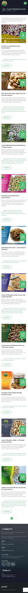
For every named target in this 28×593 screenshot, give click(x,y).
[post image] (14, 34)
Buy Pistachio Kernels (6, 108)
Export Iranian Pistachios (12, 158)
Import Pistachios (5, 161)
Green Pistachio (22, 59)
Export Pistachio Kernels (12, 59)
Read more (6, 65)
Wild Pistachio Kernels (17, 163)
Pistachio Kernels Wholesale (17, 161)
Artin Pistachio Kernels (11, 308)
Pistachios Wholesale (6, 163)
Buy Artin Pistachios (19, 106)
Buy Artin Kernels (10, 106)
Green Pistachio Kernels (7, 61)
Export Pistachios (10, 160)
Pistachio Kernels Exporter (16, 312)
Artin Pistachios (21, 308)
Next (16, 518)
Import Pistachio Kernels (7, 109)
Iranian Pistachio (14, 311)
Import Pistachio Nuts (19, 455)
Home (3, 10)
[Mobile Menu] (25, 3)
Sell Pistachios (13, 111)
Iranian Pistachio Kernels (7, 507)
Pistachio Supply (18, 109)
